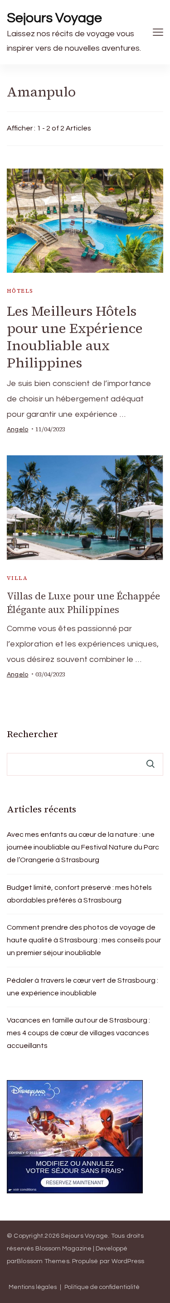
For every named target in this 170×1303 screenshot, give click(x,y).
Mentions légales (33, 1287)
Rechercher (32, 733)
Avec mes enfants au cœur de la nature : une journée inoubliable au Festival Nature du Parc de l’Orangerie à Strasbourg (83, 847)
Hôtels (20, 290)
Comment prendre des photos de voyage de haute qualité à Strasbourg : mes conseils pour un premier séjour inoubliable (84, 940)
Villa (17, 578)
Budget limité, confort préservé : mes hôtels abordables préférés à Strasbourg (79, 894)
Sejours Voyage (54, 18)
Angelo (17, 429)
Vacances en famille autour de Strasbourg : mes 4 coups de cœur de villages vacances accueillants (78, 1033)
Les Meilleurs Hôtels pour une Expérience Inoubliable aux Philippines (75, 337)
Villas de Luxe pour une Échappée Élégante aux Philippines (83, 602)
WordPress (128, 1261)
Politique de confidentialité (102, 1287)
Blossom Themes (43, 1261)
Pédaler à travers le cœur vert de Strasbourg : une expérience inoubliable (82, 987)
